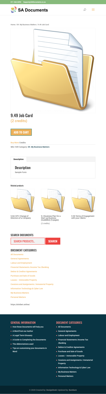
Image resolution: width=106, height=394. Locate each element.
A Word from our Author (23, 331)
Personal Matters (18, 297)
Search (52, 241)
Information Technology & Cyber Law (27, 288)
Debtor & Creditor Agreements (24, 271)
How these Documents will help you (28, 327)
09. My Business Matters (26, 25)
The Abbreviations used (23, 344)
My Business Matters (20, 293)
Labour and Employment (21, 263)
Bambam (73, 390)
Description (19, 159)
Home (13, 25)
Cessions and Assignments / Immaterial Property (32, 284)
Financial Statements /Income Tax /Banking (30, 267)
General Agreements (20, 258)
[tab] (18, 159)
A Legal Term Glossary (22, 335)
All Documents (17, 254)
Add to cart (21, 132)
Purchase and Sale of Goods (23, 276)
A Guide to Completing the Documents (29, 340)
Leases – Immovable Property (24, 280)
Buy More (15, 142)
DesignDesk (51, 390)
